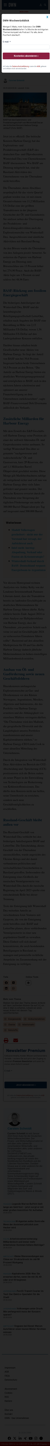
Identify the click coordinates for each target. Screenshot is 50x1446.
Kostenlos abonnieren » (26, 56)
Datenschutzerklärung (20, 66)
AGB (38, 66)
